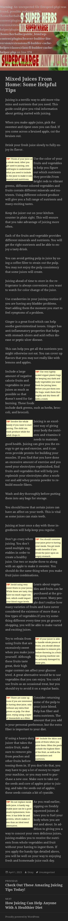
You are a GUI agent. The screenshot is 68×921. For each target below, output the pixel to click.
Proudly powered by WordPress (22, 916)
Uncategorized (47, 872)
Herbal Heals (18, 62)
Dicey (30, 872)
